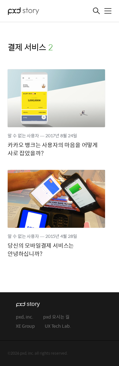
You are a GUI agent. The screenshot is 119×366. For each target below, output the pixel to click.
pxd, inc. (24, 317)
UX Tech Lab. (58, 326)
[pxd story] (39, 11)
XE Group (25, 326)
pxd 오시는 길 (56, 317)
